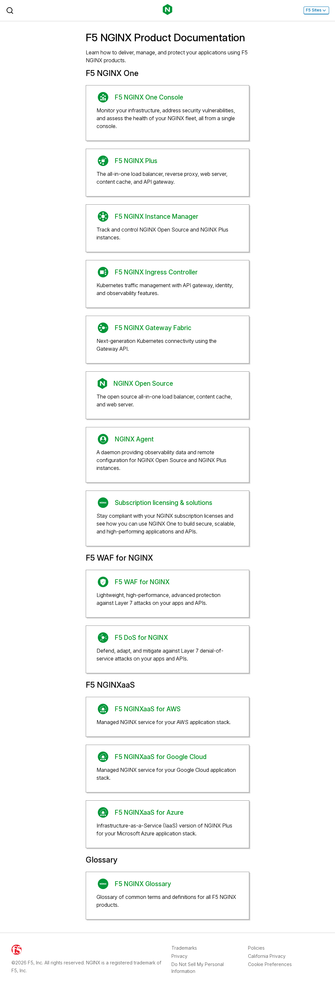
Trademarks (184, 948)
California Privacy (267, 956)
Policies (256, 948)
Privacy (179, 956)
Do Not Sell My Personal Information (197, 967)
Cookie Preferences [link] (270, 964)
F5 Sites (314, 10)
